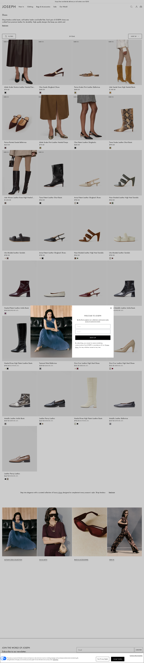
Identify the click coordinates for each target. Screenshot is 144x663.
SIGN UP (93, 338)
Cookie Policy (55, 659)
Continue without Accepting (136, 655)
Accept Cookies (117, 659)
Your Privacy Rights (102, 659)
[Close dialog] (111, 308)
